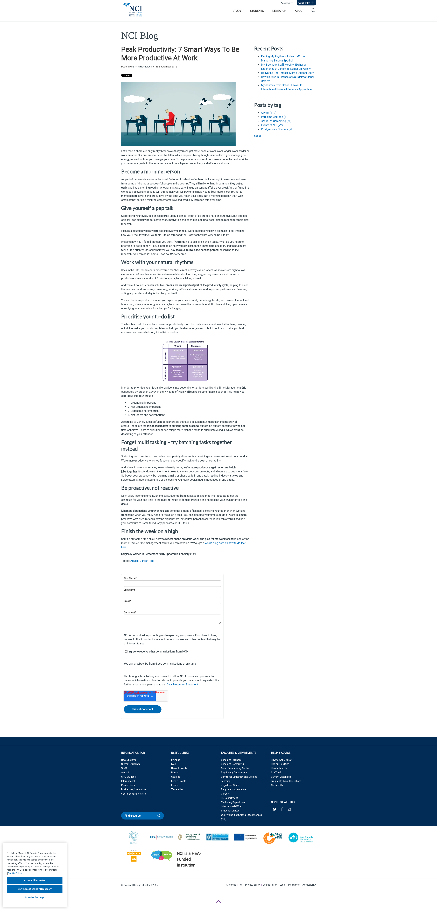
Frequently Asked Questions (286, 781)
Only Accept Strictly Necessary (35, 889)
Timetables (177, 789)
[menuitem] (237, 10)
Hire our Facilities (280, 764)
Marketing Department (233, 802)
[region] (35, 875)
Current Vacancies (281, 776)
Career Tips (147, 560)
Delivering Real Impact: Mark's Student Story (287, 72)
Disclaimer (294, 884)
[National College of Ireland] (132, 11)
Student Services (230, 810)
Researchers (128, 785)
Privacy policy (252, 884)
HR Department (229, 798)
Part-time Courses (274, 117)
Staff (124, 768)
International (128, 781)
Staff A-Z (276, 772)
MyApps (175, 760)
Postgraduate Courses (277, 129)
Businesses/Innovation (133, 789)
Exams (175, 785)
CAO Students (129, 776)
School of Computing (276, 121)
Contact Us (277, 785)
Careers (225, 793)
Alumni (125, 772)
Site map (231, 884)
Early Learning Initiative (233, 789)
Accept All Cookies (34, 880)
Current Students (130, 764)
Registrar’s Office (230, 785)
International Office (231, 806)
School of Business (231, 760)
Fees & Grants (178, 781)
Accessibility (287, 3)
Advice (134, 560)
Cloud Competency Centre (235, 768)
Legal (282, 884)
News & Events (179, 768)
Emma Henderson (142, 66)
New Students (128, 760)
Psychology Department (234, 772)
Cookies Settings (34, 897)
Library (175, 772)
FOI (240, 884)
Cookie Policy (270, 884)
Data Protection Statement (182, 684)
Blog (173, 764)
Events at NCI (272, 125)
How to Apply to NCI (281, 760)
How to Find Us (279, 768)
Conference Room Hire (133, 793)
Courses (175, 776)
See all (257, 135)
